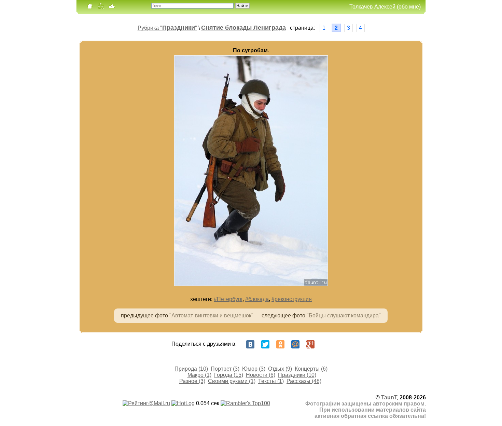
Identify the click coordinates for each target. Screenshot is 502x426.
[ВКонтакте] (250, 344)
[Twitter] (265, 344)
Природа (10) (191, 369)
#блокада (257, 299)
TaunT (389, 397)
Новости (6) (260, 375)
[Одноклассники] (280, 344)
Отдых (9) (280, 369)
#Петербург (228, 299)
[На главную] (89, 8)
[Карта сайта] (100, 8)
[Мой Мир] (295, 344)
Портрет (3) (225, 369)
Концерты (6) (311, 369)
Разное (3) (192, 381)
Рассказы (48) (304, 381)
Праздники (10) (297, 375)
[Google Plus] (310, 344)
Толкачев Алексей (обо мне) (385, 7)
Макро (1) (199, 375)
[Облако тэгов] (111, 8)
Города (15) (228, 375)
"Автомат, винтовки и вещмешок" (211, 315)
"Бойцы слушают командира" (344, 315)
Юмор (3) (253, 369)
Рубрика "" (167, 28)
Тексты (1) (271, 381)
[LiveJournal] (325, 344)
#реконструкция (291, 299)
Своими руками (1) (231, 381)
